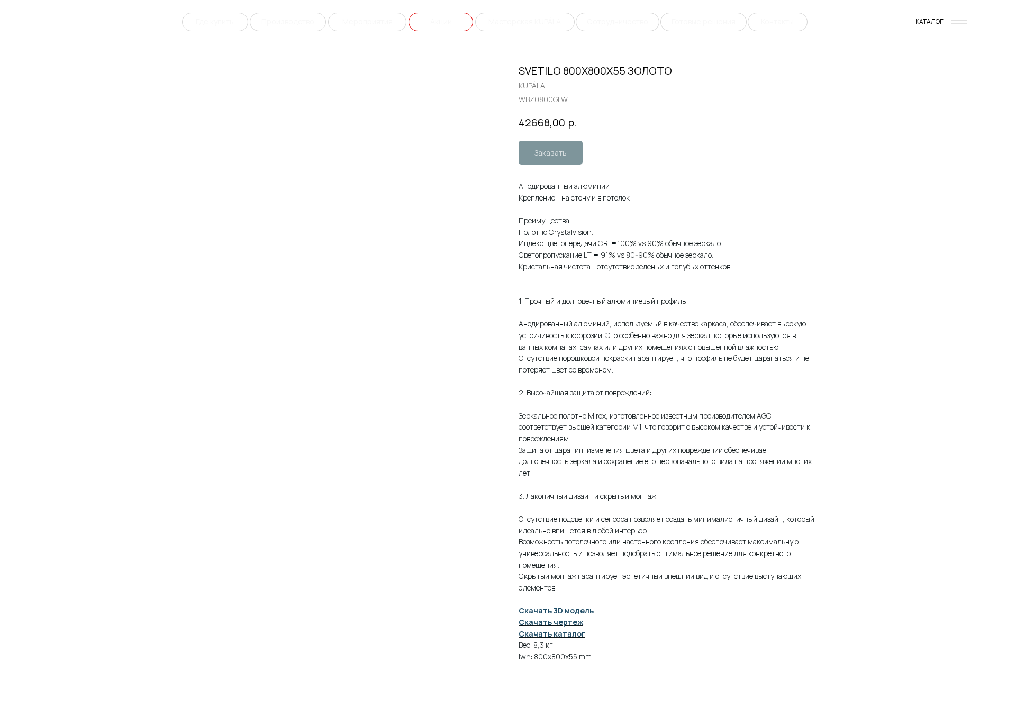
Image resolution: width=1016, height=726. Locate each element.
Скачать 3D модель (556, 610)
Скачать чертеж (551, 622)
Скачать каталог (552, 634)
